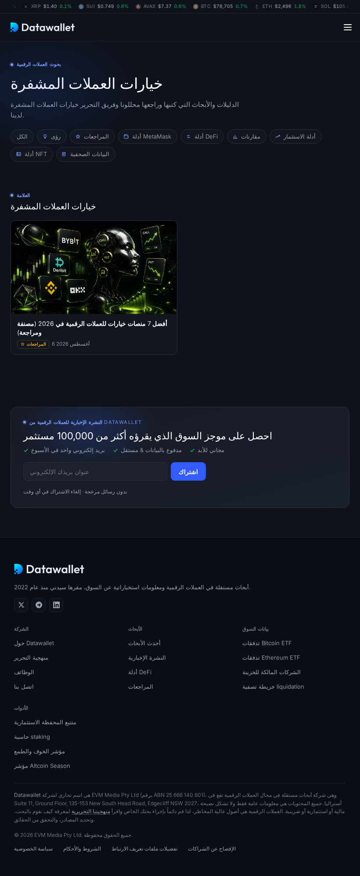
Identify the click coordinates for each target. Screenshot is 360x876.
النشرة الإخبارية (147, 657)
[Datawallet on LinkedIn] (56, 605)
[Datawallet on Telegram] (39, 605)
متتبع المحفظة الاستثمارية (45, 722)
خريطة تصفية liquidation (273, 686)
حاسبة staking (32, 736)
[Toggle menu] (347, 27)
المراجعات (140, 686)
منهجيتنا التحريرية (91, 811)
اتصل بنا (24, 686)
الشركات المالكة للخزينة (271, 671)
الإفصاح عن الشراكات (212, 848)
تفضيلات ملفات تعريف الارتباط (144, 848)
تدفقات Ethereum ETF (271, 657)
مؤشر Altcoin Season (42, 765)
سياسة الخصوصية (33, 848)
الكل (22, 136)
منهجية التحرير (31, 657)
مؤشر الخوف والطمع (39, 751)
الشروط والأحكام (82, 848)
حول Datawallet (34, 642)
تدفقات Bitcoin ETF (267, 642)
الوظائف (24, 671)
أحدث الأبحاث (144, 642)
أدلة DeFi (139, 671)
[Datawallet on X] (21, 605)
